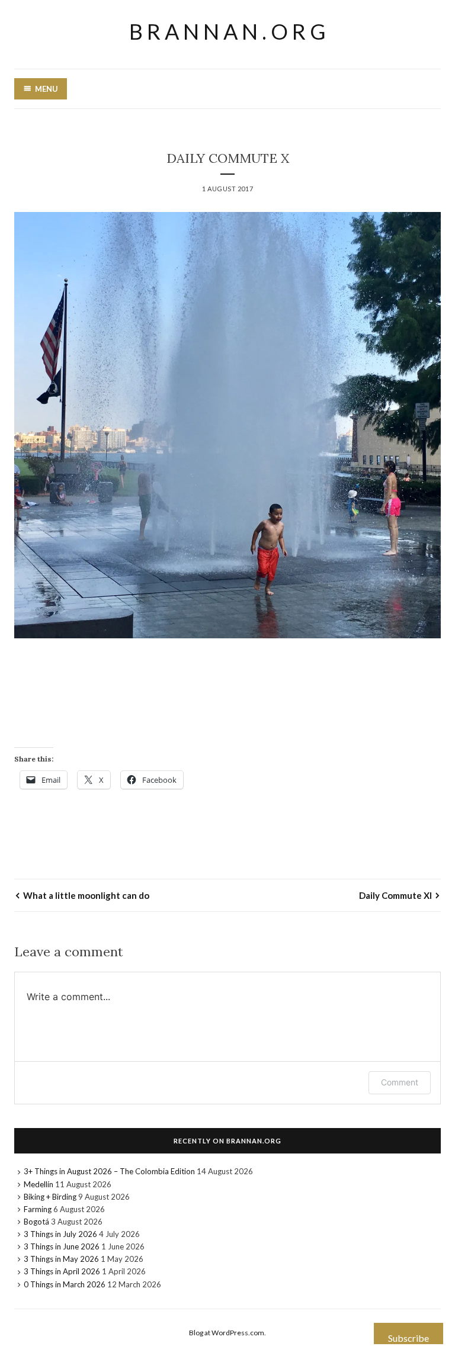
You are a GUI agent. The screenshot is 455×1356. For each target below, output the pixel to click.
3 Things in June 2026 (62, 1246)
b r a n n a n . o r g (227, 31)
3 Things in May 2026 (61, 1259)
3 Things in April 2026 (62, 1271)
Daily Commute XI (395, 895)
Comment (399, 1082)
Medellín (38, 1184)
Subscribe (408, 1338)
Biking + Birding (50, 1196)
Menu (46, 89)
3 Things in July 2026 (60, 1234)
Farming (38, 1209)
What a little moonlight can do (86, 895)
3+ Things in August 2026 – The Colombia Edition (109, 1171)
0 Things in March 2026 (64, 1284)
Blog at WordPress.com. (227, 1332)
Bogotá (36, 1221)
